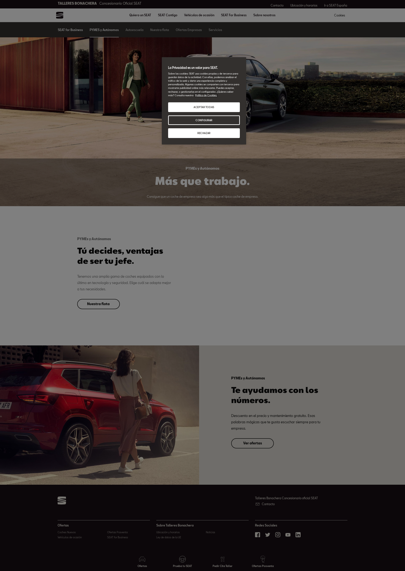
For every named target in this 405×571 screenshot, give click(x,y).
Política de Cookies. (206, 95)
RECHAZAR (204, 133)
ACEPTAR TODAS (204, 107)
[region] (204, 101)
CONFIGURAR (204, 120)
